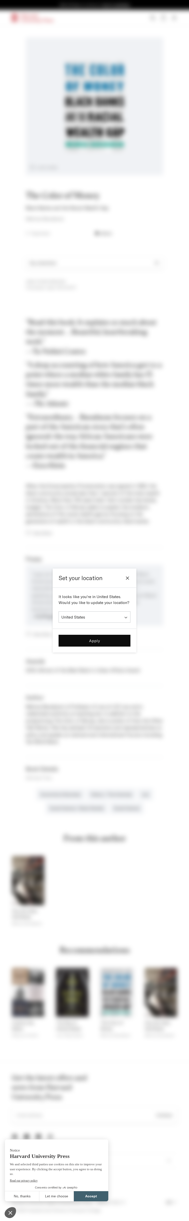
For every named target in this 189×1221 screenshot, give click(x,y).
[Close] (127, 578)
